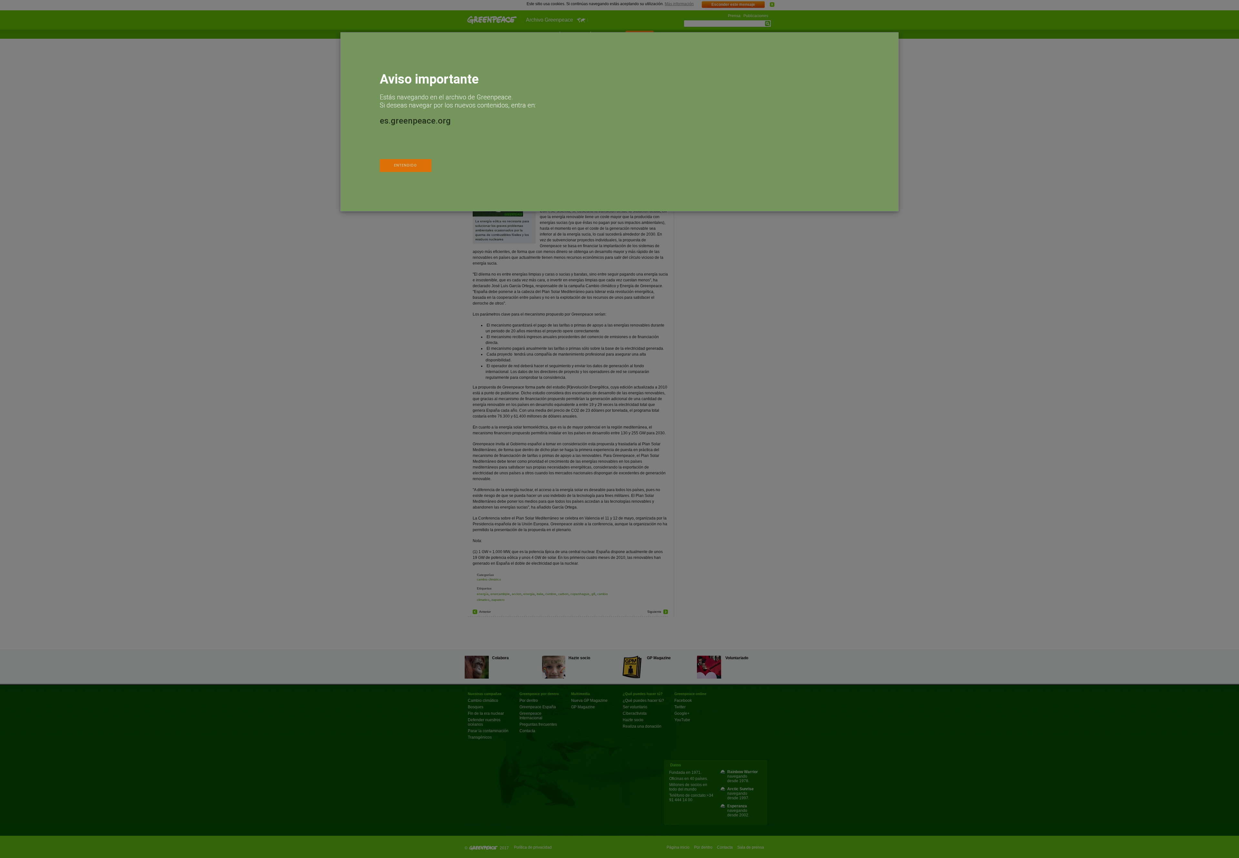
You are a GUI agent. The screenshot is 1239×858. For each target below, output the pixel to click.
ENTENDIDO (405, 165)
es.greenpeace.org (415, 121)
